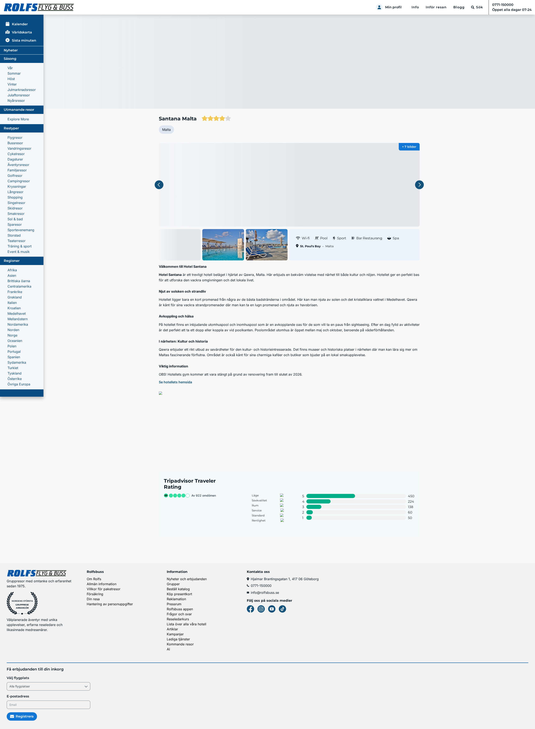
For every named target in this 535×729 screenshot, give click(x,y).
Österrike (15, 379)
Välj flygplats (18, 678)
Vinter (12, 84)
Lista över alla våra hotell (186, 624)
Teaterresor (16, 241)
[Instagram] (261, 609)
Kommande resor (180, 644)
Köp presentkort (179, 594)
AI (168, 649)
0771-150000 (261, 586)
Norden (13, 330)
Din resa (93, 599)
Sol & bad (15, 219)
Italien (12, 303)
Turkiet (13, 368)
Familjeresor (17, 170)
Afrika (12, 270)
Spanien (14, 357)
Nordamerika (18, 324)
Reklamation (176, 599)
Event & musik (19, 252)
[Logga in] (379, 7)
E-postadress (18, 696)
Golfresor (15, 175)
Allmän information (101, 584)
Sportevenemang (21, 230)
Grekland (15, 297)
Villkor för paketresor (103, 589)
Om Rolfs (94, 579)
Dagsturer (15, 159)
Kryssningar (17, 186)
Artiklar (172, 629)
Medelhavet (17, 313)
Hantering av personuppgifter (110, 604)
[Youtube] (271, 609)
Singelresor (16, 203)
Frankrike (15, 292)
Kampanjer (175, 634)
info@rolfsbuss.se (265, 592)
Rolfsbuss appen (180, 609)
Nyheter (11, 50)
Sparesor (15, 224)
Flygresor (15, 137)
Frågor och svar (179, 614)
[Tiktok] (282, 609)
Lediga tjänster (178, 639)
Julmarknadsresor (22, 90)
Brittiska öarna (19, 281)
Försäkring (95, 594)
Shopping (15, 197)
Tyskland (15, 373)
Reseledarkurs (178, 619)
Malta (166, 129)
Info (415, 7)
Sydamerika (17, 362)
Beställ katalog (178, 589)
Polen (12, 346)
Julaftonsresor (19, 95)
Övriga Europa (19, 384)
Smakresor (16, 214)
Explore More (18, 119)
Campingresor (19, 181)
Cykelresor (16, 154)
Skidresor (15, 208)
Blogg (459, 7)
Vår (10, 68)
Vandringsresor (19, 148)
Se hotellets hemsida (175, 382)
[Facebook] (250, 609)
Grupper (173, 584)
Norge (12, 335)
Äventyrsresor (18, 165)
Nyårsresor (16, 100)
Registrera (25, 716)
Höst (11, 79)
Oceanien (15, 341)
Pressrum (174, 604)
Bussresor (15, 143)
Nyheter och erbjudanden (187, 579)
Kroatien (14, 308)
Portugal (14, 351)
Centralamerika (19, 286)
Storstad (14, 235)
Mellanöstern (18, 319)
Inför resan (436, 7)
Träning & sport (20, 246)
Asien (12, 275)
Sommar (14, 73)
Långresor (15, 192)
